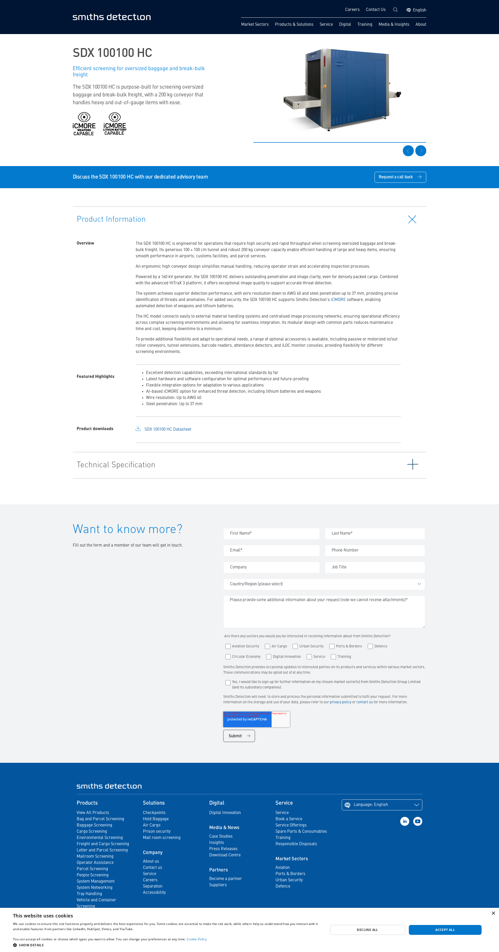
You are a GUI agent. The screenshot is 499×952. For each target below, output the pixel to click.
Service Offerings (291, 825)
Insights (216, 843)
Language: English (371, 805)
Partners (218, 870)
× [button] (493, 913)
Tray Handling (89, 894)
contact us (365, 702)
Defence (282, 886)
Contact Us (376, 10)
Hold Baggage (156, 819)
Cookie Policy (197, 939)
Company (153, 852)
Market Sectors (255, 25)
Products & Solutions (294, 25)
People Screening (93, 875)
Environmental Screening (100, 838)
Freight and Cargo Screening (103, 844)
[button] (166, 945)
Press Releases (223, 849)
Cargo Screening (92, 832)
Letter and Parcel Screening (102, 850)
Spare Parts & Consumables (301, 832)
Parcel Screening (92, 869)
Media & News (224, 827)
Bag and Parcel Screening (100, 819)
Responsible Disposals (296, 844)
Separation (152, 886)
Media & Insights (394, 25)
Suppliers (218, 885)
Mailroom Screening (95, 857)
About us (151, 861)
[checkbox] (324, 650)
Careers (352, 10)
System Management (96, 881)
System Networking (95, 888)
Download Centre (225, 855)
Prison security (156, 832)
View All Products (93, 813)
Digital (345, 25)
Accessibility (154, 893)
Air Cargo (151, 825)
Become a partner (225, 879)
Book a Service (288, 819)
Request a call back (396, 177)
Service (326, 25)
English (419, 10)
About (421, 25)
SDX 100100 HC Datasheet (168, 430)
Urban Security (289, 880)
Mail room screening (162, 838)
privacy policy (340, 702)
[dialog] (249, 930)
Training (364, 25)
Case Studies (221, 837)
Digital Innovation (225, 813)
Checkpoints (154, 813)
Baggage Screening (94, 825)
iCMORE (338, 300)
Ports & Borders (290, 874)
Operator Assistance (95, 863)
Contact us (152, 868)
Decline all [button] (367, 930)
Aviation (282, 868)
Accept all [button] (445, 930)
